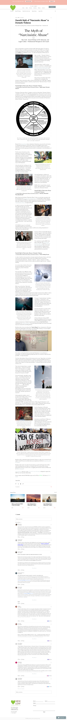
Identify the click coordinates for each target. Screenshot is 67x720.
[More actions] (51, 17)
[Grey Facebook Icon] (30, 6)
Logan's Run (40, 11)
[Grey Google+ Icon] (33, 6)
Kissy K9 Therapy (18, 11)
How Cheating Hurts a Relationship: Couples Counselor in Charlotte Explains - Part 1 (48, 504)
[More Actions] (51, 524)
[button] (28, 1)
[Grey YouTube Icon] (35, 6)
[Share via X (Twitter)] (18, 483)
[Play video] (33, 38)
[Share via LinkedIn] (20, 483)
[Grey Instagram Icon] (36, 6)
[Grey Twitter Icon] (32, 6)
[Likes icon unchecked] (18, 537)
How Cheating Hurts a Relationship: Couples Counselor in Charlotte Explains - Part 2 (32, 504)
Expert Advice (34, 11)
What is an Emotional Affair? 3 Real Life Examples (17, 504)
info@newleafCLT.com (14, 709)
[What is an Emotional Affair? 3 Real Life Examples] (17, 498)
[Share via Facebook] (15, 483)
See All (55, 492)
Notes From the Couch (26, 11)
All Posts (11, 11)
